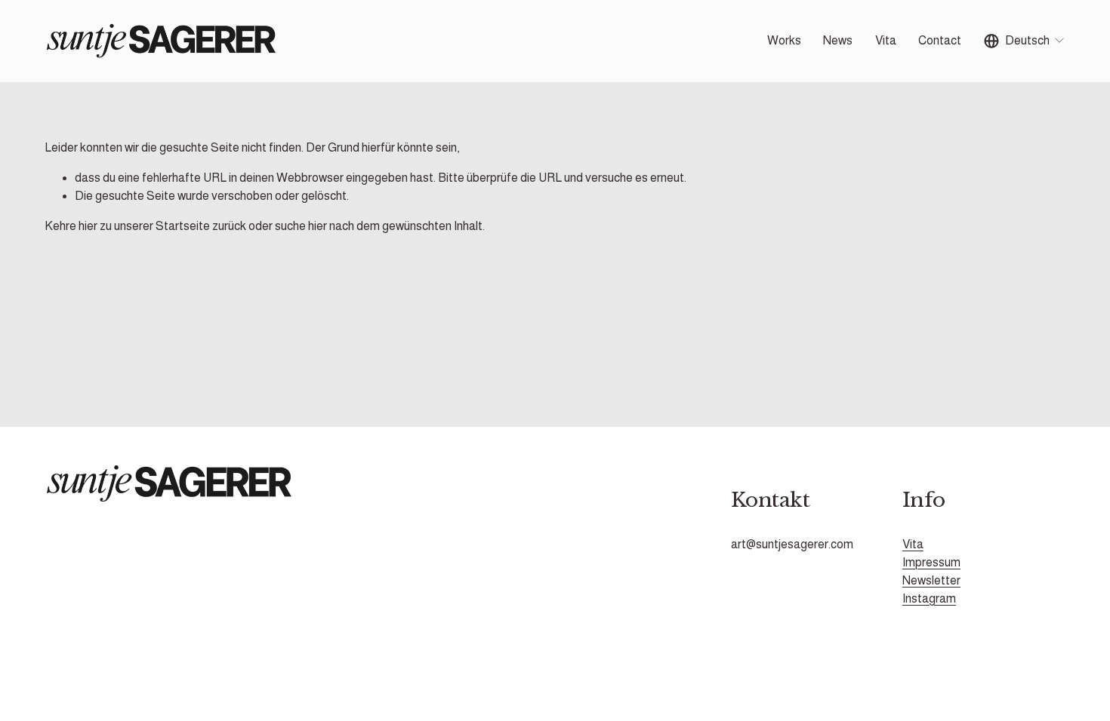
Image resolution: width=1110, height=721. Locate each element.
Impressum (931, 562)
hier (88, 225)
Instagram (929, 598)
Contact (939, 40)
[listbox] (1025, 41)
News (838, 40)
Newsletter (931, 580)
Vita (885, 40)
